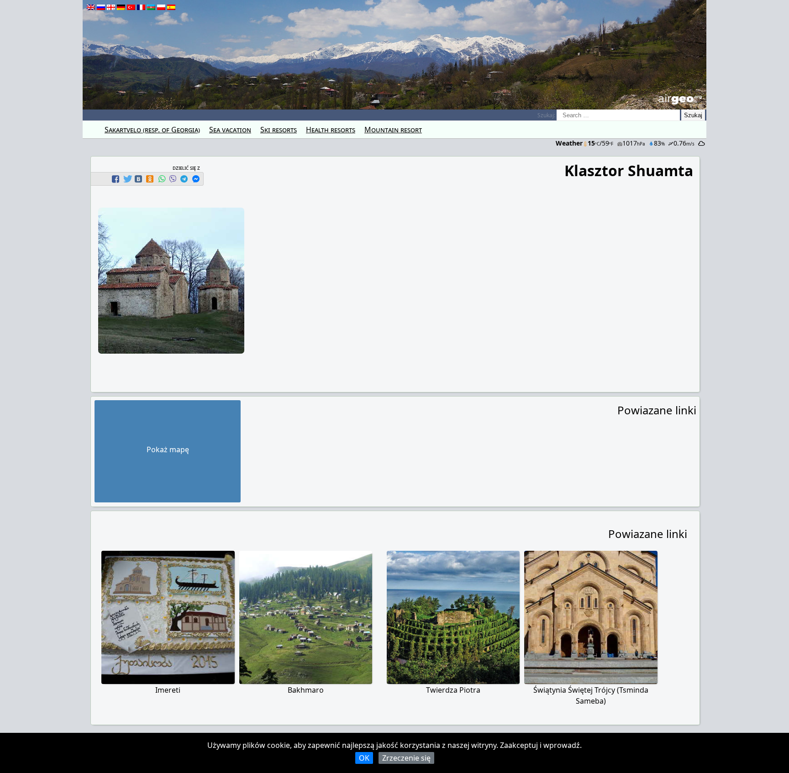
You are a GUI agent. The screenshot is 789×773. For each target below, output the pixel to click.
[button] (116, 178)
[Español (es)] (171, 7)
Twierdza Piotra (453, 690)
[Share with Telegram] (184, 179)
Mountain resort (393, 130)
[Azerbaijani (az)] (151, 7)
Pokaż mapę (168, 449)
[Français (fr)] (141, 7)
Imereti (167, 690)
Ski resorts (278, 130)
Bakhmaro (306, 690)
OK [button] (364, 758)
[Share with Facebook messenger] (196, 179)
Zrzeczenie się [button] (406, 758)
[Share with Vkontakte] (138, 179)
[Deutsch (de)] (121, 7)
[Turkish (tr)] (131, 7)
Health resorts (330, 130)
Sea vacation (230, 130)
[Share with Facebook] (115, 179)
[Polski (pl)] (161, 7)
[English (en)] (91, 7)
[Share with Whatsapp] (162, 179)
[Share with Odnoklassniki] (149, 179)
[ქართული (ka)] (111, 7)
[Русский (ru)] (101, 7)
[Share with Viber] (172, 179)
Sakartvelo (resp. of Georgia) (152, 130)
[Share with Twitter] (127, 179)
